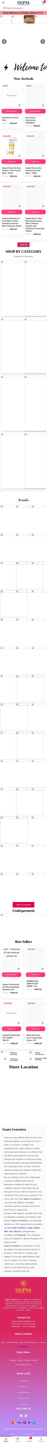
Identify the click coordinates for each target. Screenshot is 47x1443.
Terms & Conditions (23, 1392)
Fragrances (21, 1235)
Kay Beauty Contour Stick (10, 119)
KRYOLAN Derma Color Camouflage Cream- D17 (34, 1037)
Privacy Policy (23, 1381)
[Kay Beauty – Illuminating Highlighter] (35, 95)
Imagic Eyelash (33, 1228)
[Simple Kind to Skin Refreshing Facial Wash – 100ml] (35, 145)
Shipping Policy (23, 1386)
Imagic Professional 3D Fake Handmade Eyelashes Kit (11, 987)
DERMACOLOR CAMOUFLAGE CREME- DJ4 (32, 983)
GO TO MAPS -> (23, 1347)
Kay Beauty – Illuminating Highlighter (31, 120)
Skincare (17, 1231)
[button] (11, 161)
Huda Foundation (19, 1228)
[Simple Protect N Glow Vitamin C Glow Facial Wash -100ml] (11, 145)
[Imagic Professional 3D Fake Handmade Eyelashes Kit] (11, 958)
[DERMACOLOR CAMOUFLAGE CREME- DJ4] (35, 958)
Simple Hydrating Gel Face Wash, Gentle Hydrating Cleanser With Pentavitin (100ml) (11, 222)
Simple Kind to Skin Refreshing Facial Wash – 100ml (34, 170)
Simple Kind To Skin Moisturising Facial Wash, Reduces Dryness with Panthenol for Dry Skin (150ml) (35, 224)
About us (23, 1404)
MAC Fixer (8, 1231)
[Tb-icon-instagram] (26, 1415)
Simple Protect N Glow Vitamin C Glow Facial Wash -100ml (11, 170)
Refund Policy (23, 1398)
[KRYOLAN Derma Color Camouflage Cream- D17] (35, 1012)
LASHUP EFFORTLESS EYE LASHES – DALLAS (11, 1037)
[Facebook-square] (21, 1415)
